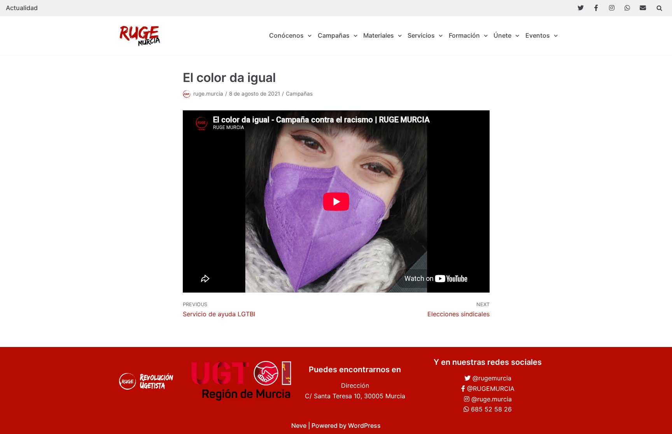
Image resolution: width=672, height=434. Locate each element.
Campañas (299, 94)
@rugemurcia (491, 378)
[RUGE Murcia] (141, 36)
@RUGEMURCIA (490, 388)
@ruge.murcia (491, 399)
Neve (298, 425)
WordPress (364, 425)
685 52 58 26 (491, 409)
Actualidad (22, 8)
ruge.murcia (208, 94)
